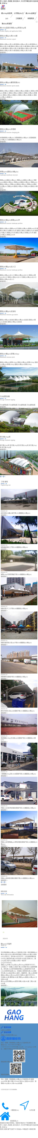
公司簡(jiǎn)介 (19, 13)
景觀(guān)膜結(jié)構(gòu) (8, 180)
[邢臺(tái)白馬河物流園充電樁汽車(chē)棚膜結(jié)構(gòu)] (19, 804)
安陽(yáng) (13, 1035)
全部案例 (3, 884)
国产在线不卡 (11, 1129)
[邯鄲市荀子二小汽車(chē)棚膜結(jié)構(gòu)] (19, 605)
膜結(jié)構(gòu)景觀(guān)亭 (9, 228)
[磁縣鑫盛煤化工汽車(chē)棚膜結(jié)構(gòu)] (19, 543)
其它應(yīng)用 (4, 445)
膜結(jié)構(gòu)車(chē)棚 (8, 44)
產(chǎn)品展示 (31, 13)
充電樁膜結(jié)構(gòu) (7, 137)
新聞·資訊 (4, 891)
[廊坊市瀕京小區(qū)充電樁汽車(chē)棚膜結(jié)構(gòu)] (19, 707)
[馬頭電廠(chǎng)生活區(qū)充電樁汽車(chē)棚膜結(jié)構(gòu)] (19, 734)
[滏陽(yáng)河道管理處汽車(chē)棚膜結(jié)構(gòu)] (19, 570)
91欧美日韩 (32, 1129)
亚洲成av (19, 1129)
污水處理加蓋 (4, 405)
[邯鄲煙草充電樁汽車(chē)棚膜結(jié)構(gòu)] (19, 673)
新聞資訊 (31, 18)
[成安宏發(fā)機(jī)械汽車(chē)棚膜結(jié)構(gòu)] (19, 509)
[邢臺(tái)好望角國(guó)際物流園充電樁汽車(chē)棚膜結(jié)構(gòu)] (19, 838)
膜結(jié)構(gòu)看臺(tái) (7, 91)
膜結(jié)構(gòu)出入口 (7, 275)
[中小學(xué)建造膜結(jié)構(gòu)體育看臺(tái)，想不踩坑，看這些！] (19, 910)
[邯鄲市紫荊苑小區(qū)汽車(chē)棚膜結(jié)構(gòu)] (19, 639)
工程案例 (19, 18)
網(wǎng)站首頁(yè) (6, 15)
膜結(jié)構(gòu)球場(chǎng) (8, 362)
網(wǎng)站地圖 (17, 1083)
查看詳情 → (3, 52)
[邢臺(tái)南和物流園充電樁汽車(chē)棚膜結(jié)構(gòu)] (19, 874)
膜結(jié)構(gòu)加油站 (7, 320)
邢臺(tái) (3, 1035)
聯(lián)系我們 (7, 24)
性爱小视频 (3, 1129)
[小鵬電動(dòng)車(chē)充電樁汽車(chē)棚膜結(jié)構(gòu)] (19, 770)
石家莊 (8, 1035)
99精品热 (25, 1129)
